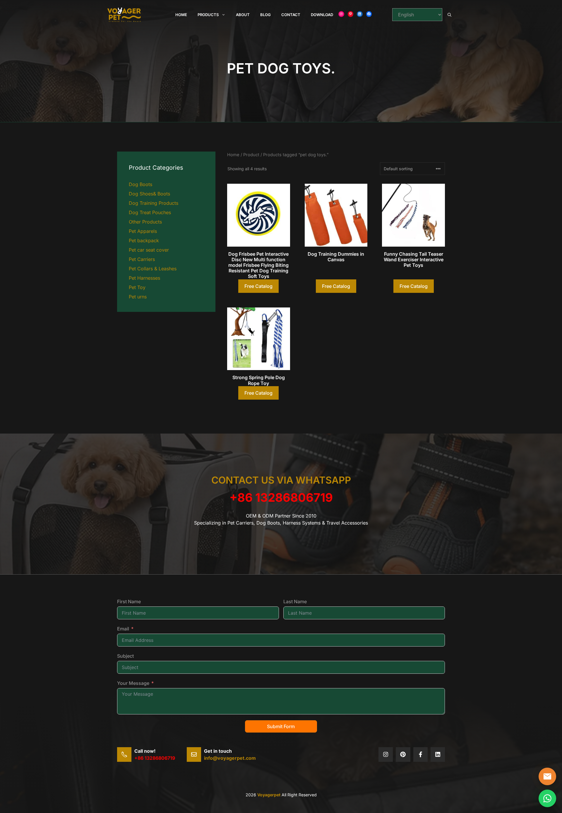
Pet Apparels (143, 231)
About (243, 14)
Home (181, 14)
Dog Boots (140, 184)
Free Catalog (258, 286)
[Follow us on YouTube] (438, 754)
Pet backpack (144, 240)
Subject (125, 656)
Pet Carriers (142, 259)
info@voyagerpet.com (230, 758)
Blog (265, 14)
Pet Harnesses (144, 278)
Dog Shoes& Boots (149, 194)
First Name (129, 601)
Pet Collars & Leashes (153, 268)
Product (251, 154)
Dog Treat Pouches (150, 212)
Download (322, 14)
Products (208, 14)
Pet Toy (137, 287)
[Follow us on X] (385, 754)
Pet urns (138, 297)
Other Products (145, 222)
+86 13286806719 (281, 497)
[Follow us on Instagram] (403, 754)
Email (123, 629)
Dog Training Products (153, 203)
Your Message (133, 683)
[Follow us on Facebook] (420, 754)
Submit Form (281, 726)
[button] (449, 14)
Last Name (295, 601)
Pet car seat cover (149, 250)
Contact (290, 14)
